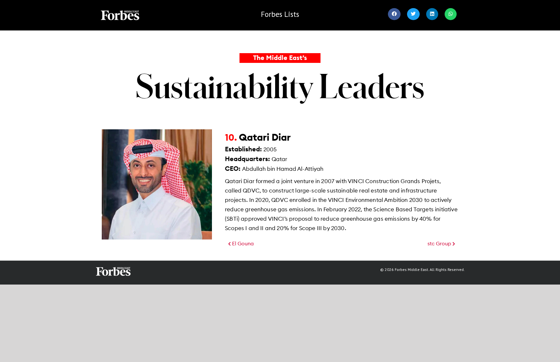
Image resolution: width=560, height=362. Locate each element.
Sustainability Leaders (280, 85)
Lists (280, 14)
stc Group (439, 243)
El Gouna (242, 243)
